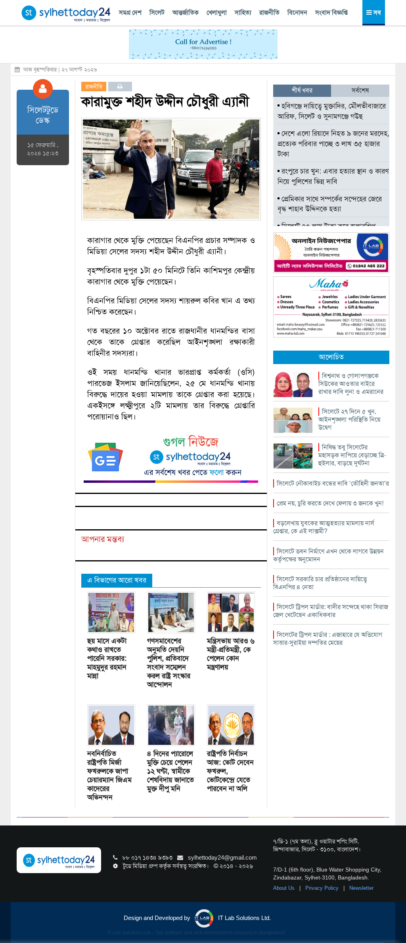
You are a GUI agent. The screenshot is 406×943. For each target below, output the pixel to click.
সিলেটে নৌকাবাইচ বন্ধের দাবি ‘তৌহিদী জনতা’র (333, 483)
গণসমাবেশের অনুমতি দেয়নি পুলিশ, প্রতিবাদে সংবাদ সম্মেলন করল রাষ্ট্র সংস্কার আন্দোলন (168, 662)
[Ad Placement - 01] (203, 44)
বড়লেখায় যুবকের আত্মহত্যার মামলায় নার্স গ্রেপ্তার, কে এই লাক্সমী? (323, 527)
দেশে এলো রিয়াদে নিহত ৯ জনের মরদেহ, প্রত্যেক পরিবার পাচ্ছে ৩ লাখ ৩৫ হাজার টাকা (333, 143)
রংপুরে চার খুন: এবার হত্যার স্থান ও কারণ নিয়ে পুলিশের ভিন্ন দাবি (333, 176)
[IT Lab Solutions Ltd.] (331, 252)
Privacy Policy (322, 888)
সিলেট (157, 12)
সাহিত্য (243, 12)
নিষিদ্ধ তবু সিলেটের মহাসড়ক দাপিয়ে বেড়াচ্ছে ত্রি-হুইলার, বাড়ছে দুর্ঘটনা (352, 455)
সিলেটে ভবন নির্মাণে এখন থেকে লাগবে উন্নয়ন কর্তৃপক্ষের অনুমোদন (328, 555)
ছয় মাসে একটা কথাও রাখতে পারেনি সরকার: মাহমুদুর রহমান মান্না (106, 658)
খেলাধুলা (217, 12)
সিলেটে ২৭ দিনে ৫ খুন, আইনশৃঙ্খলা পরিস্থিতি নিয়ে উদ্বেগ (349, 419)
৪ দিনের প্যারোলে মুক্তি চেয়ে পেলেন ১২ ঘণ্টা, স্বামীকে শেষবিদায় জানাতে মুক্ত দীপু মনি (170, 771)
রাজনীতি (269, 12)
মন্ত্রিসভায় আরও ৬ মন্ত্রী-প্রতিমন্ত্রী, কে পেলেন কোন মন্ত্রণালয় (231, 654)
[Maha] (331, 306)
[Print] (120, 86)
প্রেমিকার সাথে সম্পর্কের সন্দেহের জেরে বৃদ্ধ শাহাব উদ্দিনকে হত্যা (330, 204)
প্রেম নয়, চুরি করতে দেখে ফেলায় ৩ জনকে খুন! (330, 503)
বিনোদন (297, 12)
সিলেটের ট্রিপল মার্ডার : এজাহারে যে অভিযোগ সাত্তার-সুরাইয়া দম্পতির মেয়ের (327, 639)
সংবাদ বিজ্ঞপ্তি (331, 12)
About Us (284, 888)
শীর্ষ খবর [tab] (302, 90)
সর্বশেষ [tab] (360, 90)
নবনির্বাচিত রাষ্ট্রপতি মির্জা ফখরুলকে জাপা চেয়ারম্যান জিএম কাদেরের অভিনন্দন (109, 775)
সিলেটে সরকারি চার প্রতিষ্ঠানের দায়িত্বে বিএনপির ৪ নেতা (320, 583)
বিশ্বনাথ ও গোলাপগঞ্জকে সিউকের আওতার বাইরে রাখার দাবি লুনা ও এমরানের (350, 384)
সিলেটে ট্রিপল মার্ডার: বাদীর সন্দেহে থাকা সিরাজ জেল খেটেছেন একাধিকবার (330, 611)
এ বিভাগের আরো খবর (116, 580)
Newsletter (361, 888)
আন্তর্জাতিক (185, 12)
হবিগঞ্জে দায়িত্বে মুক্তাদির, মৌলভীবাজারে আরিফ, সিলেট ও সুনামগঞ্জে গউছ (332, 111)
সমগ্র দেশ (130, 12)
